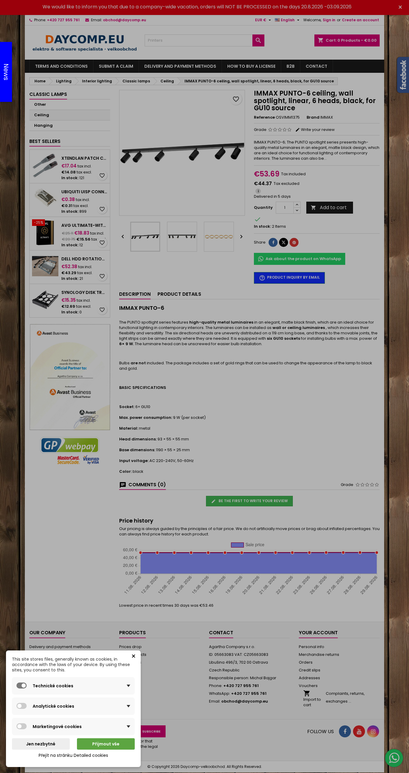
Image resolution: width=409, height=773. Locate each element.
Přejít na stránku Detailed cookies (73, 755)
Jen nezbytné (40, 744)
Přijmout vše (105, 744)
